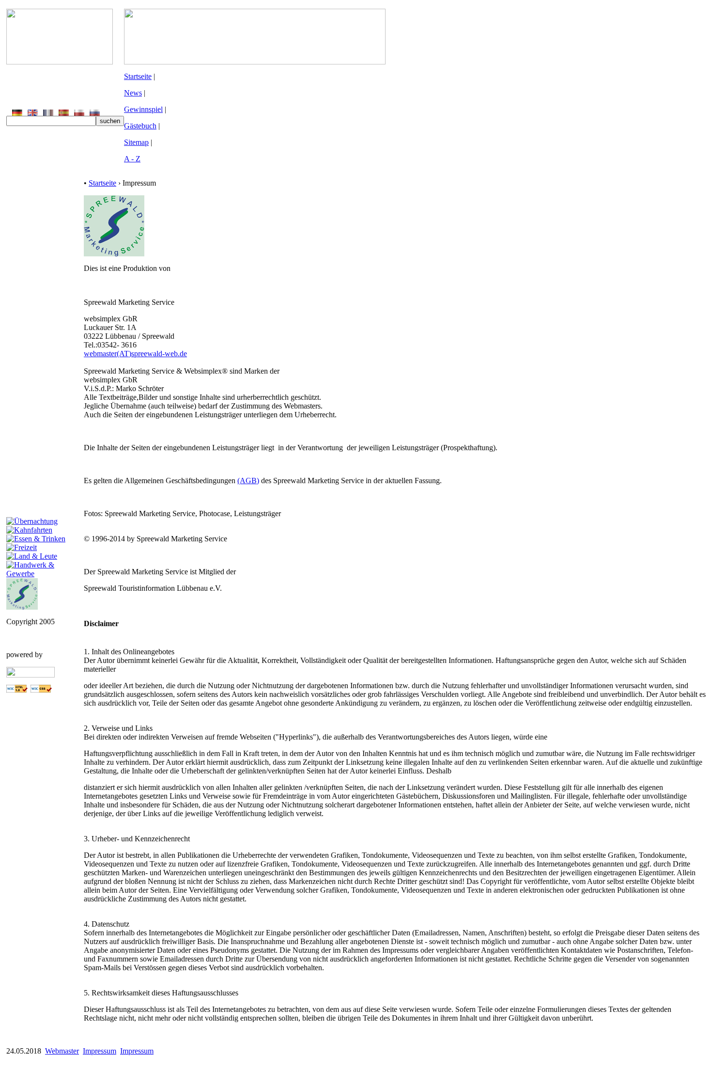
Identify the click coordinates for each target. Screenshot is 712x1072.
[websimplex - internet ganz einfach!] (30, 675)
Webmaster (62, 1051)
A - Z (132, 159)
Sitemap (136, 142)
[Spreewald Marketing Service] (22, 607)
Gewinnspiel (143, 109)
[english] (32, 113)
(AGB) (248, 480)
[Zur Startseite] (59, 62)
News (133, 93)
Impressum (99, 1051)
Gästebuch (140, 126)
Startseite (138, 76)
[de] (17, 113)
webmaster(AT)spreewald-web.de (135, 353)
